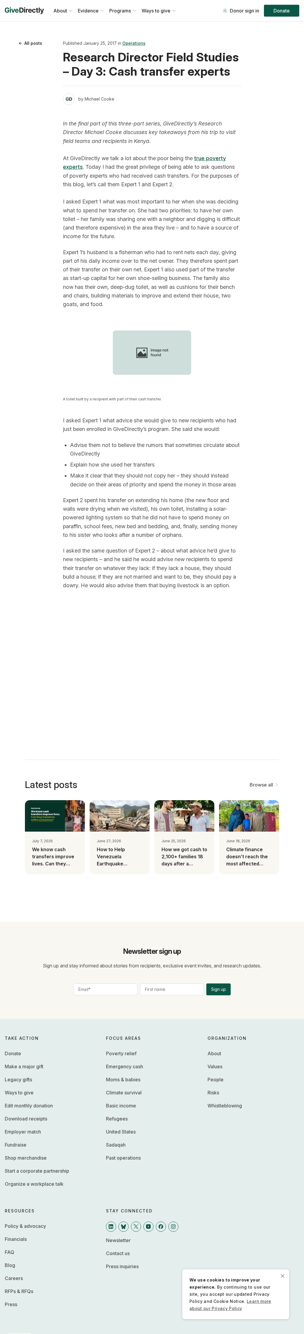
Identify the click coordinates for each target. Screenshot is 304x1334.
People (216, 1080)
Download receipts (26, 1119)
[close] (282, 1275)
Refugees (117, 1119)
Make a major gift (24, 1066)
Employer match (23, 1132)
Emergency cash (124, 1066)
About (214, 1053)
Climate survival (124, 1093)
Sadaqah (116, 1145)
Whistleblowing (225, 1106)
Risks (213, 1093)
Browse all (261, 785)
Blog (10, 1265)
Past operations (123, 1158)
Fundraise (15, 1145)
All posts (33, 43)
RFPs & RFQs (19, 1291)
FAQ (9, 1252)
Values (215, 1066)
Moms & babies (123, 1080)
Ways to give (19, 1093)
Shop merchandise (26, 1158)
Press (11, 1304)
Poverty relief (121, 1053)
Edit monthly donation (29, 1106)
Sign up (218, 989)
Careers (14, 1278)
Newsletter (118, 1240)
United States (121, 1132)
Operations (133, 43)
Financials (16, 1239)
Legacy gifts (18, 1080)
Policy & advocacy (25, 1226)
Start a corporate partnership (37, 1171)
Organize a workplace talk (34, 1184)
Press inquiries (122, 1266)
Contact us (118, 1253)
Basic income (121, 1106)
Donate (281, 11)
